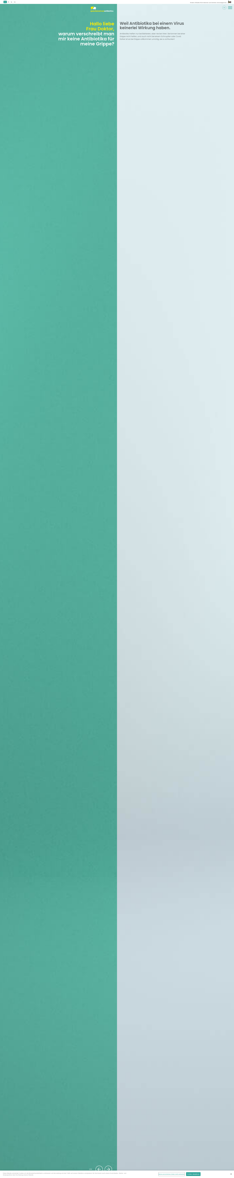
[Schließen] (231, 1174)
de (224, 7)
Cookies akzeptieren (193, 1174)
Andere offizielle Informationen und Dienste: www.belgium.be (208, 2)
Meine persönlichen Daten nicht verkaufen (171, 1174)
